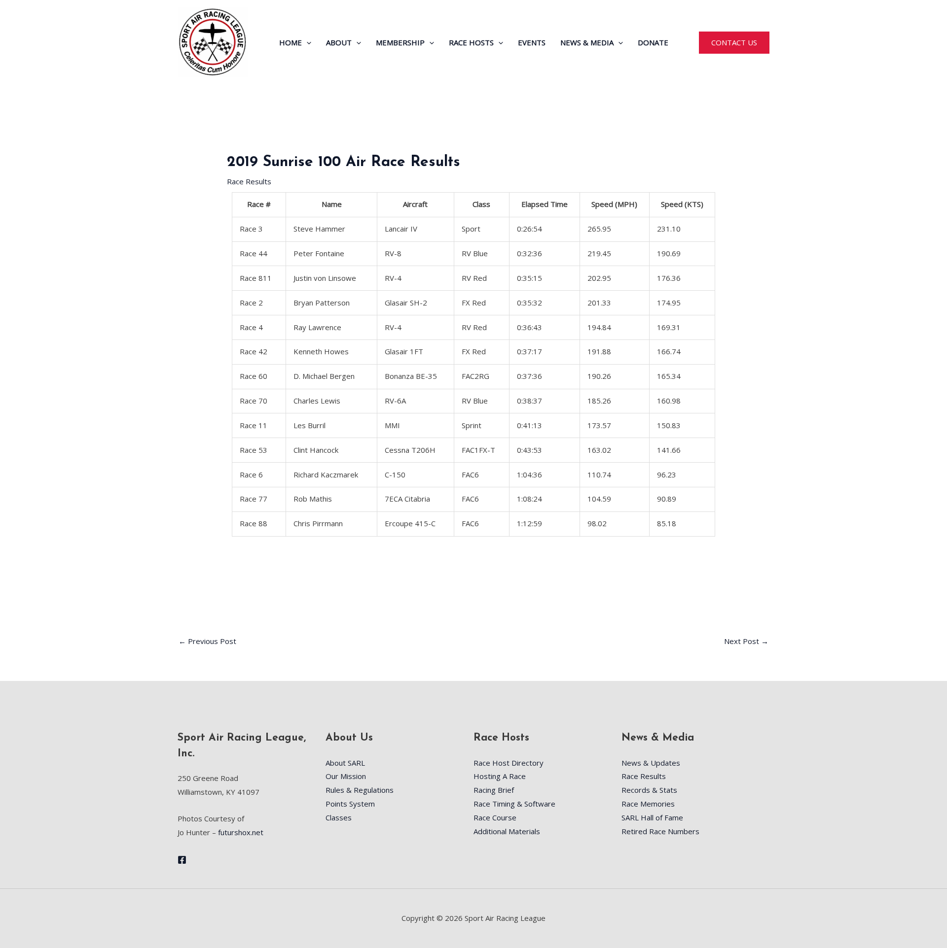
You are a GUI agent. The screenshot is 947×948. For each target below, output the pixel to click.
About (339, 42)
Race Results (249, 181)
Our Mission (346, 776)
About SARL (345, 763)
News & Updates (650, 763)
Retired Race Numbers (660, 831)
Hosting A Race (500, 776)
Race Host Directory (509, 763)
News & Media (587, 42)
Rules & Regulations (360, 790)
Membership (400, 42)
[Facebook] (182, 859)
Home (290, 42)
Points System (350, 804)
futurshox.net (240, 832)
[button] (306, 42)
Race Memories (648, 804)
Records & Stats (649, 790)
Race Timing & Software (514, 804)
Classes (339, 817)
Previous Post (207, 641)
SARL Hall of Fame (652, 817)
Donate (653, 42)
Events (532, 42)
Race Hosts (471, 42)
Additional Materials (507, 831)
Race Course (495, 817)
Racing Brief (494, 790)
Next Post (746, 641)
